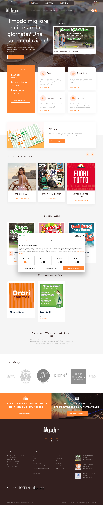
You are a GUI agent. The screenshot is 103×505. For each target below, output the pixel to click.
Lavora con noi (64, 10)
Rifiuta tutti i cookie (30, 268)
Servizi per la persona (39, 470)
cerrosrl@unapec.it (15, 463)
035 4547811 (13, 466)
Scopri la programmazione (76, 413)
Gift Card (58, 465)
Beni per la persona (38, 463)
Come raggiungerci (24, 413)
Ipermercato (36, 455)
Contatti (69, 10)
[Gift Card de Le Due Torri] (92, 10)
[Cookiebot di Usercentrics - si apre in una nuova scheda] (74, 236)
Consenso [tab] (29, 240)
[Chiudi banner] (83, 235)
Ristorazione (38, 10)
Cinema (43, 10)
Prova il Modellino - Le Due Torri (89, 456)
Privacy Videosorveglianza (81, 502)
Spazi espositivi (60, 468)
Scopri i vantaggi (55, 141)
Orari (57, 460)
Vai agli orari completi (19, 100)
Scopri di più (43, 87)
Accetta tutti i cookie (73, 268)
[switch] (41, 262)
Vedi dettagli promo (21, 198)
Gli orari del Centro (17, 312)
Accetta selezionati (51, 268)
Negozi (32, 10)
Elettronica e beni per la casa (41, 468)
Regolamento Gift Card (92, 502)
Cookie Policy (71, 502)
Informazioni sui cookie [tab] (74, 240)
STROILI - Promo (22, 194)
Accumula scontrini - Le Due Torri (88, 465)
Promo (47, 10)
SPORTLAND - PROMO (51, 194)
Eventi (50, 10)
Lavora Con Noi (46, 312)
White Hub (31, 502)
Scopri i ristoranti (14, 57)
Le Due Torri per (56, 10)
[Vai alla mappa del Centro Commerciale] (95, 10)
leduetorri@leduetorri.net (18, 465)
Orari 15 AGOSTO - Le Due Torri (89, 474)
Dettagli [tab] (51, 240)
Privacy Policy (64, 502)
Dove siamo (59, 458)
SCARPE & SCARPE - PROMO (81, 195)
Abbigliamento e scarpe (39, 460)
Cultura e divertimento (39, 465)
